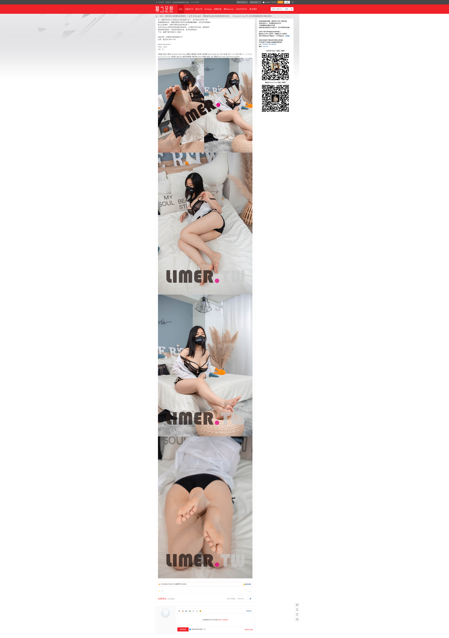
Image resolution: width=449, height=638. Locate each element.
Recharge (208, 9)
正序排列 (171, 599)
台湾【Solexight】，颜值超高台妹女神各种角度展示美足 (209, 16)
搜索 (286, 9)
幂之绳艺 (253, 9)
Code (197, 611)
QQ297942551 (241, 9)
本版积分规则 (249, 629)
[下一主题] (297, 614)
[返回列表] (297, 619)
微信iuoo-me (229, 9)
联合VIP (199, 9)
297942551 (265, 44)
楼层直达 (241, 599)
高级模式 (249, 611)
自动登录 (268, 2)
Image (186, 611)
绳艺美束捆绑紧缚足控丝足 (181, 2)
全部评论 (162, 599)
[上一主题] (297, 609)
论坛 (181, 9)
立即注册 (225, 620)
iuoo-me (265, 46)
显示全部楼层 (231, 599)
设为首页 (161, 2)
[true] (291, 9)
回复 (162, 591)
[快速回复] (297, 604)
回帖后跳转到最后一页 (198, 629)
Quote (193, 611)
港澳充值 (217, 9)
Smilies (200, 611)
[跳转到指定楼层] (250, 599)
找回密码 (274, 2)
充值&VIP (189, 9)
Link (190, 611)
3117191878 (272, 44)
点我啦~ (287, 36)
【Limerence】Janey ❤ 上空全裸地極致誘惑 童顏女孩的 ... (252, 16)
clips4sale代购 (195, 2)
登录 (219, 620)
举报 (250, 591)
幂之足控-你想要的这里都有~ (175, 16)
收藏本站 (168, 2)
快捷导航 (292, 2)
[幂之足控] (157, 2)
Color (183, 611)
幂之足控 (156, 16)
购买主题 (248, 584)
